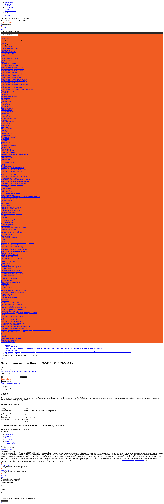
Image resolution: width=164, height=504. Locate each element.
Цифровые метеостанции (10, 209)
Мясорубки (4, 127)
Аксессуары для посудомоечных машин (15, 181)
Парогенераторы (7, 157)
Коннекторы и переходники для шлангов (15, 289)
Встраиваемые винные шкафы (12, 70)
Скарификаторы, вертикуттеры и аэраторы (16, 306)
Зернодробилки (6, 280)
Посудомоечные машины (10, 58)
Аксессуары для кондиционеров (12, 246)
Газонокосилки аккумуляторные (12, 273)
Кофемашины (6, 104)
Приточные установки (8, 229)
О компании (9, 2)
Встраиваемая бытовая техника (12, 67)
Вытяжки (4, 57)
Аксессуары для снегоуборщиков (12, 323)
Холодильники (6, 50)
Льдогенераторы (7, 115)
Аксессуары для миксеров (10, 178)
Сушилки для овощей (8, 137)
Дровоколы (5, 301)
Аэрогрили (4, 93)
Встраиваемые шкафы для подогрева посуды (17, 89)
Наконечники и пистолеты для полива (14, 290)
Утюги (3, 164)
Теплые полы (5, 226)
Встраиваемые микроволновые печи (14, 79)
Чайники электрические (9, 145)
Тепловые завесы (7, 222)
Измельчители (6, 101)
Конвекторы (5, 217)
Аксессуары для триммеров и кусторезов (15, 326)
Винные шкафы (6, 60)
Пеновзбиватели (7, 132)
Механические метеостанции (11, 207)
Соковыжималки (6, 135)
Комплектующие (6, 234)
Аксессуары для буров (9, 319)
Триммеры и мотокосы (9, 278)
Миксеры (4, 120)
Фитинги (4, 241)
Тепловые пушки (7, 224)
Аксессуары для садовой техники (12, 316)
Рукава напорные (7, 294)
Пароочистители (6, 159)
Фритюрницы (5, 142)
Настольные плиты (7, 128)
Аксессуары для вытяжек (10, 173)
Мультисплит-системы (8, 195)
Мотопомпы (5, 284)
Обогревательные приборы (10, 210)
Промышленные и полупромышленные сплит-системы (20, 197)
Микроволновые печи (8, 118)
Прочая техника (6, 133)
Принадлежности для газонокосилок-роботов (17, 335)
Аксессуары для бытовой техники (12, 168)
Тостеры (4, 140)
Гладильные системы (8, 152)
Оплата (7, 6)
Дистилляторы (6, 99)
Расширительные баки (9, 238)
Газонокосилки (6, 268)
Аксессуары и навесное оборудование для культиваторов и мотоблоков (26, 330)
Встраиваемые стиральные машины (14, 86)
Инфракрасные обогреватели (11, 214)
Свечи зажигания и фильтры (11, 338)
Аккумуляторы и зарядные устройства (14, 318)
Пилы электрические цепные (11, 267)
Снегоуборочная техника (9, 255)
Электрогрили (6, 147)
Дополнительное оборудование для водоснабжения (19, 313)
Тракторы (4, 285)
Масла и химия (6, 333)
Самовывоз (9, 7)
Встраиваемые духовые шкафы (12, 74)
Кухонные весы (6, 110)
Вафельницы (5, 98)
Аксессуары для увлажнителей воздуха (15, 251)
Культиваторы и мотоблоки (10, 282)
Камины (3, 215)
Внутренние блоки (7, 202)
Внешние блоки (6, 200)
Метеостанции (6, 205)
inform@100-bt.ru (6, 449)
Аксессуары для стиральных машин (13, 183)
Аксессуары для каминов (10, 244)
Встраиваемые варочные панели (12, 69)
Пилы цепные (6, 263)
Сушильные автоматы (9, 64)
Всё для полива (6, 287)
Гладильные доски (7, 151)
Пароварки (5, 130)
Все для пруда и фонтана (10, 302)
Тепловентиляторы (7, 220)
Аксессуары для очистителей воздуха (14, 249)
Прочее (3, 336)
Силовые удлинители (8, 340)
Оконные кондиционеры (9, 198)
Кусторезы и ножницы (8, 261)
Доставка (8, 4)
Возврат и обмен (10, 11)
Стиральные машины (8, 53)
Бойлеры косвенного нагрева (11, 232)
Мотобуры (4, 299)
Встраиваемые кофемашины (11, 77)
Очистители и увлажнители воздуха (13, 227)
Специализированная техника (11, 304)
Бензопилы (5, 265)
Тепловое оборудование (9, 65)
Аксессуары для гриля (9, 174)
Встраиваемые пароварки (10, 82)
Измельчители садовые (9, 297)
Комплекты (5, 186)
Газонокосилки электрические (11, 272)
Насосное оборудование (9, 311)
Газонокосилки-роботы (9, 275)
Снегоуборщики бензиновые (11, 256)
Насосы (3, 314)
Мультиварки (5, 125)
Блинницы (4, 94)
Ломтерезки (5, 113)
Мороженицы (5, 123)
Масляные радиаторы (8, 219)
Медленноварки (6, 116)
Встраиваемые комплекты (10, 75)
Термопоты (5, 139)
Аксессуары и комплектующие (11, 260)
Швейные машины (7, 166)
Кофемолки (5, 106)
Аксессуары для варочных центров (13, 169)
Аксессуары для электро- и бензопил (14, 328)
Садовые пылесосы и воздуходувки (13, 307)
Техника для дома (7, 149)
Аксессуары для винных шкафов (12, 171)
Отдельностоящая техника (10, 48)
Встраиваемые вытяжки (9, 72)
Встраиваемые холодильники (11, 87)
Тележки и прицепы (8, 342)
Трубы (3, 239)
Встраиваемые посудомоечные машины (15, 84)
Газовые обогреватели (9, 212)
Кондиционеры (6, 190)
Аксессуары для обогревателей (12, 248)
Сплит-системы (6, 191)
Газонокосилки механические (11, 277)
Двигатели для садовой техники (12, 309)
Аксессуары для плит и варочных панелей (16, 180)
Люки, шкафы (5, 236)
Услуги (7, 9)
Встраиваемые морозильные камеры (14, 81)
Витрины (4, 62)
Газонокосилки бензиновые (10, 270)
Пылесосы (4, 161)
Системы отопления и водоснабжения (14, 231)
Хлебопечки (5, 144)
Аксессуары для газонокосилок (12, 321)
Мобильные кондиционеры (10, 193)
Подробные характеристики (10, 383)
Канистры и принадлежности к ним (13, 331)
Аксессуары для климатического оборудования (17, 243)
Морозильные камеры (8, 52)
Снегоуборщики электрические (12, 258)
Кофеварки (5, 103)
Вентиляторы (5, 203)
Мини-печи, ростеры (8, 122)
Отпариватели (6, 156)
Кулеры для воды (7, 108)
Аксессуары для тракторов (10, 325)
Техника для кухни (7, 91)
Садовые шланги (7, 296)
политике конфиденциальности (133, 460)
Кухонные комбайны (8, 111)
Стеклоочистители (7, 162)
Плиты (3, 55)
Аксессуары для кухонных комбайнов (14, 176)
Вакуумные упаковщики (9, 96)
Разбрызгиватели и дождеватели (12, 292)
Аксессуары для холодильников (12, 185)
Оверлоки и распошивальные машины (14, 154)
